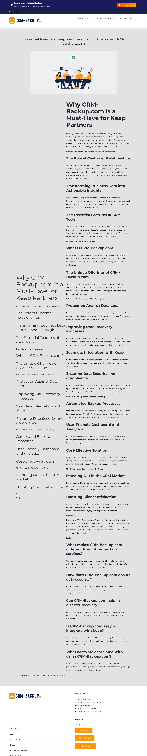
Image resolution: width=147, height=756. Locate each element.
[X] (14, 11)
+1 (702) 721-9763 (89, 708)
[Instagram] (17, 11)
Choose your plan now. (58, 676)
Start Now (84, 730)
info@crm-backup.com (91, 711)
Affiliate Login (85, 746)
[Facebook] (10, 11)
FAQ (12, 734)
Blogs (12, 745)
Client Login (85, 738)
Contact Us (15, 740)
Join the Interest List (127, 5)
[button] (134, 18)
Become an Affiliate (18, 750)
